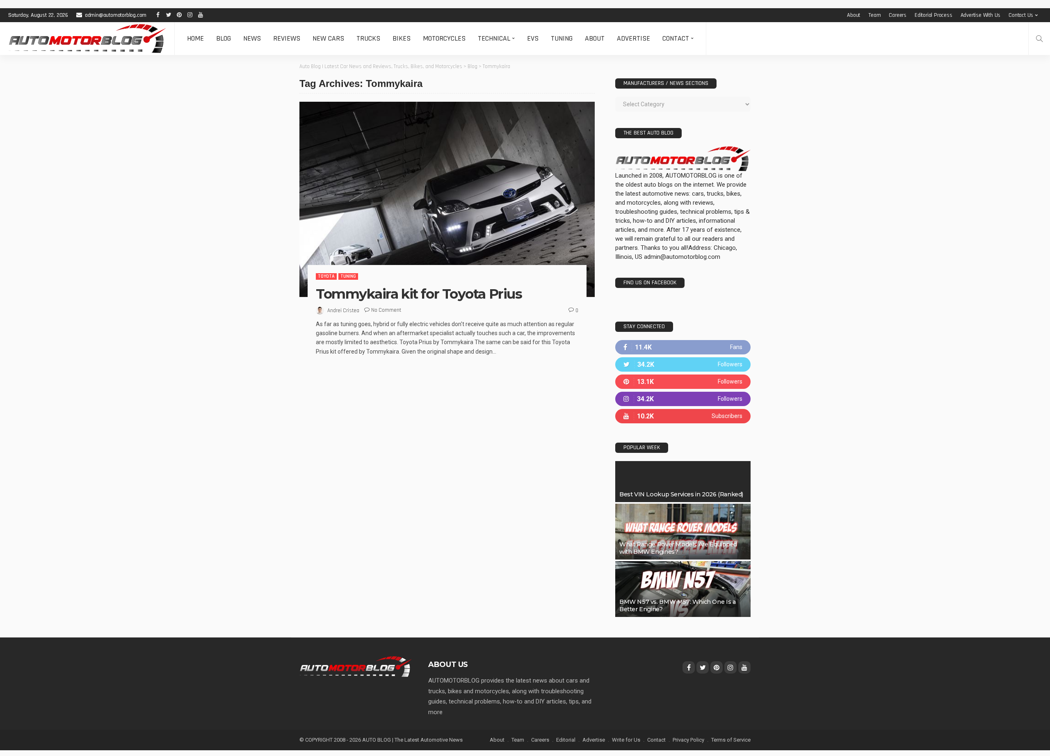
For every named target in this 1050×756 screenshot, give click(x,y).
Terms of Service (731, 740)
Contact (675, 38)
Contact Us (1021, 15)
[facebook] (683, 347)
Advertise (633, 38)
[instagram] (683, 399)
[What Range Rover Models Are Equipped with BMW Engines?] (683, 532)
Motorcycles (444, 38)
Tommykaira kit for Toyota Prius (419, 293)
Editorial (565, 740)
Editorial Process (933, 15)
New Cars (328, 38)
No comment (386, 310)
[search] (1039, 38)
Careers (897, 15)
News (252, 38)
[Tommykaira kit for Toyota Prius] (447, 199)
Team (874, 15)
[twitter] (683, 364)
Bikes (402, 38)
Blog (223, 38)
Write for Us (626, 740)
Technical (494, 38)
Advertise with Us (981, 15)
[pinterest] (683, 382)
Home (195, 38)
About (853, 15)
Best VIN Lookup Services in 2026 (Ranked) (681, 494)
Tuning (562, 38)
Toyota (326, 276)
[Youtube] (683, 416)
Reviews (286, 38)
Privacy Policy (688, 740)
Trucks (368, 38)
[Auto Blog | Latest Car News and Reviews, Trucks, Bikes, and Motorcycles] (355, 666)
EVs (533, 38)
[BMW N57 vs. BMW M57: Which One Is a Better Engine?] (683, 589)
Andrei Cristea (343, 310)
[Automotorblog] (87, 38)
